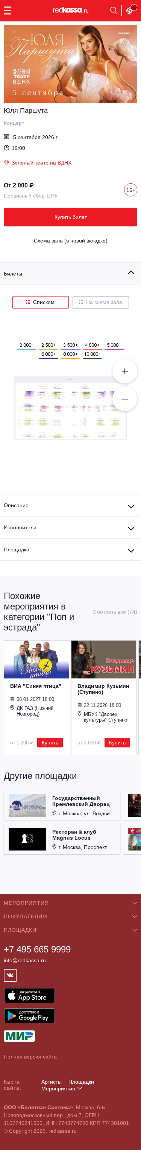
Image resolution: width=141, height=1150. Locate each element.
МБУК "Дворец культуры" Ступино (105, 717)
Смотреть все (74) (114, 612)
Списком (44, 302)
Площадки (81, 1082)
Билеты (13, 274)
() (71, 241)
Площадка (16, 550)
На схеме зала (104, 302)
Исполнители (20, 527)
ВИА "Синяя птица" (35, 686)
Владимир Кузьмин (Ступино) (103, 689)
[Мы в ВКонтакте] (10, 975)
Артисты (51, 1082)
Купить (50, 743)
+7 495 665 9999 (37, 949)
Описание (16, 505)
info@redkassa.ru (25, 960)
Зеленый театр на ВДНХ (41, 163)
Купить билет (71, 217)
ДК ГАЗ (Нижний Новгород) (35, 711)
